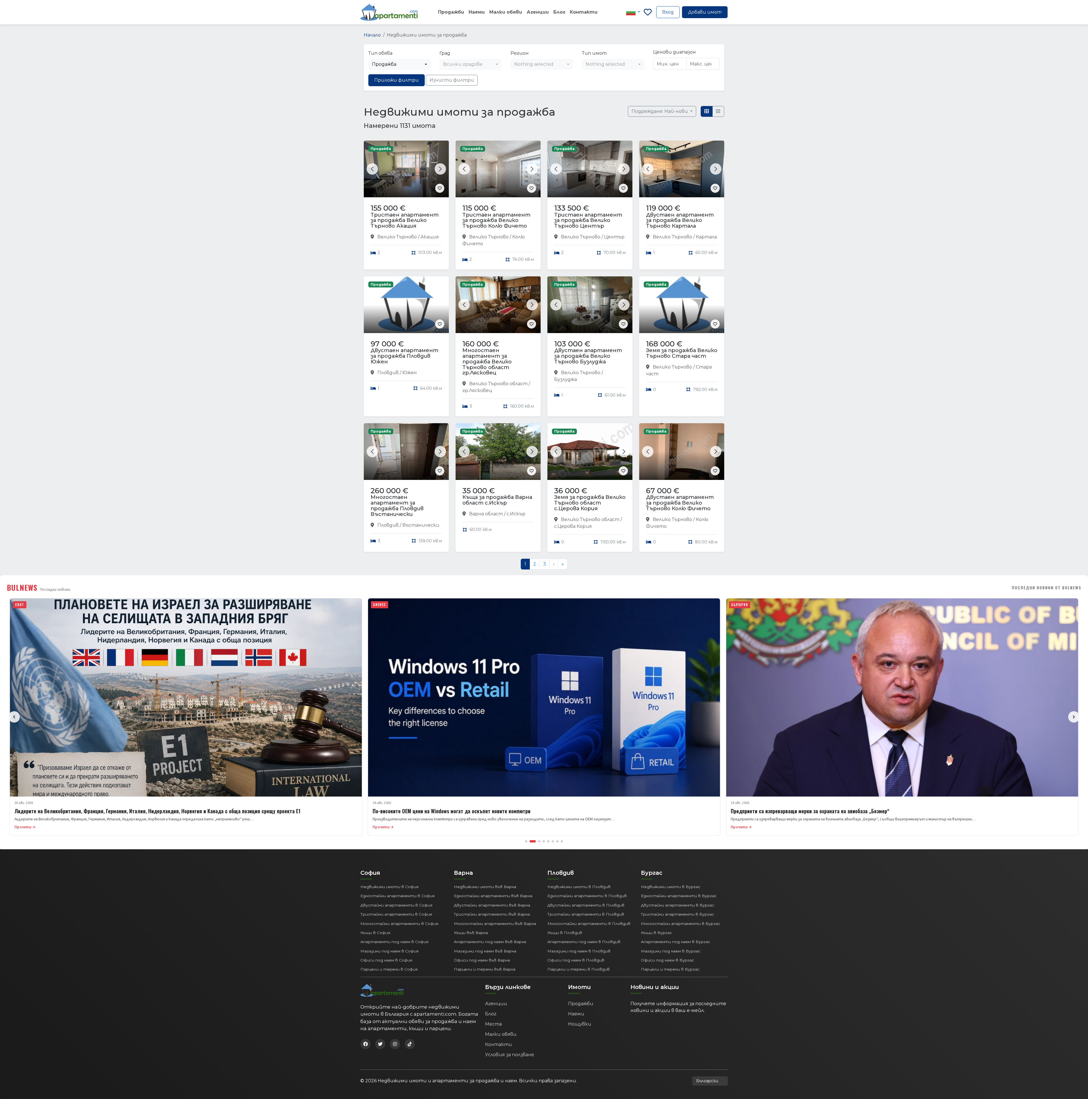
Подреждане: (660, 111)
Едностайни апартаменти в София (397, 895)
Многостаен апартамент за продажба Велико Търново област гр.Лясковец (487, 361)
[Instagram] (395, 1044)
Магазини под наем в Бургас (670, 951)
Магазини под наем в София (389, 951)
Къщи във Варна (471, 932)
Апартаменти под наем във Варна (490, 941)
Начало (372, 35)
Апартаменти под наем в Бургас (675, 941)
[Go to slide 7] (557, 841)
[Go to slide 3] (539, 841)
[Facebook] (365, 1044)
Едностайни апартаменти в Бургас (679, 895)
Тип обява (380, 53)
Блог (559, 12)
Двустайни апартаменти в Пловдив (585, 905)
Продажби (451, 12)
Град (444, 53)
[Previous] (14, 717)
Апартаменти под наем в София (394, 941)
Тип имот (594, 53)
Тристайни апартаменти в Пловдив (585, 914)
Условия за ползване (509, 1054)
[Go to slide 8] (562, 841)
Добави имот (705, 12)
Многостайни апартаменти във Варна (495, 923)
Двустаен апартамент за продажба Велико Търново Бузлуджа (588, 356)
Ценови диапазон (674, 52)
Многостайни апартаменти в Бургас (680, 923)
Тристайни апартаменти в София (396, 914)
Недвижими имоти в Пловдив (579, 886)
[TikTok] (410, 1044)
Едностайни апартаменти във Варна (493, 895)
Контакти (584, 12)
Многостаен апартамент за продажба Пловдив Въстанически (397, 505)
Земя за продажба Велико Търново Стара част (681, 353)
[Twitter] (380, 1044)
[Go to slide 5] (548, 841)
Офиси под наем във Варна (482, 960)
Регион (520, 53)
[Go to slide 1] (526, 841)
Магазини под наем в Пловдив (579, 951)
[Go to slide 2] (533, 841)
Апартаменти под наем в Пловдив (583, 941)
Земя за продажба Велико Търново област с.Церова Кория (590, 503)
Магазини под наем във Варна (485, 951)
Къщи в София (375, 932)
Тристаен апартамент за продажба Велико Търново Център (588, 220)
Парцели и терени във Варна (484, 969)
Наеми (477, 12)
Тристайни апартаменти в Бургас (677, 914)
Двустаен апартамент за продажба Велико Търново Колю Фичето (680, 503)
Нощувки (579, 1024)
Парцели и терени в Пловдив (578, 969)
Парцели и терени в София (389, 969)
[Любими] (648, 12)
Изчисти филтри (452, 80)
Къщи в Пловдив (564, 932)
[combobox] (399, 64)
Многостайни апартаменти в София (399, 923)
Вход (668, 12)
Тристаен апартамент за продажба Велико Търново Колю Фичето (496, 220)
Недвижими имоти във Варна (485, 886)
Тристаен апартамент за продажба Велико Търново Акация (405, 220)
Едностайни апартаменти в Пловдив (587, 895)
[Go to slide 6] (553, 841)
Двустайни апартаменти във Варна (492, 905)
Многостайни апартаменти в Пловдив (588, 923)
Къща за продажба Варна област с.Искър (497, 500)
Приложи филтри (396, 80)
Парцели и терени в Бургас (670, 969)
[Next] (1074, 717)
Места (493, 1024)
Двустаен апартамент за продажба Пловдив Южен (404, 356)
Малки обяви (505, 12)
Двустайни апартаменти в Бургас (677, 905)
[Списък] (718, 111)
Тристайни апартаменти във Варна (492, 914)
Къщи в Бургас (656, 932)
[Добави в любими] (439, 188)
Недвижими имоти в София (389, 886)
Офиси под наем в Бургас (667, 960)
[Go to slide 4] (544, 841)
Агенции (538, 12)
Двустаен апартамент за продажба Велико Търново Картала (680, 220)
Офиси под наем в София (386, 960)
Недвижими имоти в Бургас (670, 886)
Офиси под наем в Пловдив (575, 960)
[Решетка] (707, 111)
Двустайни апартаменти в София (396, 905)
